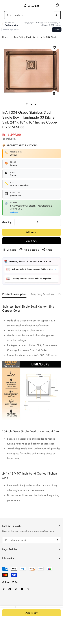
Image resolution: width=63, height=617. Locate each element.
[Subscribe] (57, 540)
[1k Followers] (9, 589)
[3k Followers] (16, 589)
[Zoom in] (54, 93)
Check (57, 29)
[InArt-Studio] (31, 5)
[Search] (56, 15)
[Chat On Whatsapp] (28, 589)
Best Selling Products (24, 37)
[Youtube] (22, 589)
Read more (14, 212)
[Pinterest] (3, 589)
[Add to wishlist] (54, 47)
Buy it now (31, 241)
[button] (52, 4)
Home (5, 37)
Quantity (6, 222)
